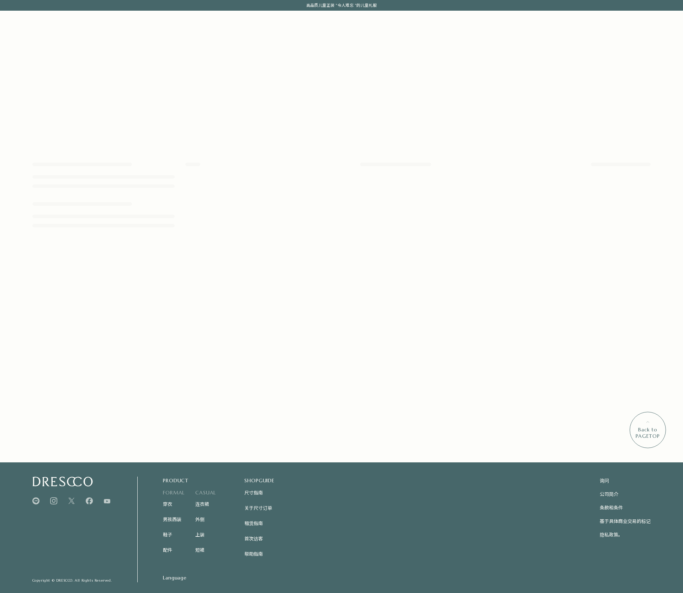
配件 (167, 549)
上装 (200, 534)
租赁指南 (253, 523)
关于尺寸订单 (258, 507)
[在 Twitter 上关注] (71, 501)
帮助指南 (253, 553)
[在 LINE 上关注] (35, 501)
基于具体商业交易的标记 (625, 521)
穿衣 (167, 503)
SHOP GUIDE (263, 24)
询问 (604, 480)
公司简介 (609, 493)
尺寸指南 (253, 492)
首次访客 (253, 538)
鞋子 (167, 534)
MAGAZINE (169, 24)
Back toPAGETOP (648, 432)
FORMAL (99, 24)
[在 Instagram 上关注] (53, 501)
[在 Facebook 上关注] (89, 501)
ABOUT (200, 24)
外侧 (200, 519)
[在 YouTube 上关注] (107, 501)
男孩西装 (172, 519)
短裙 (200, 549)
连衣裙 (202, 503)
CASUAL (132, 24)
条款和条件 (611, 507)
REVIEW (226, 24)
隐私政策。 (611, 534)
